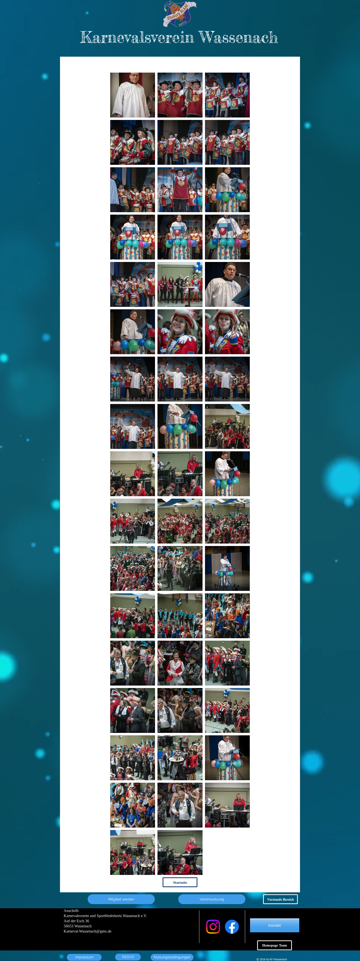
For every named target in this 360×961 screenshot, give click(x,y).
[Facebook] (232, 926)
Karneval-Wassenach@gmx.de (87, 931)
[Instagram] (213, 926)
